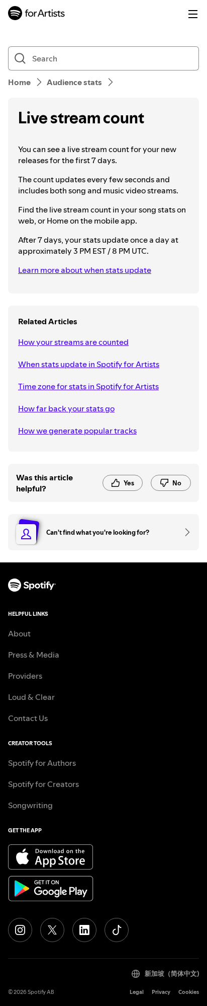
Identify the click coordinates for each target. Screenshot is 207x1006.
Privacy (161, 992)
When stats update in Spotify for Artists (88, 364)
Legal (137, 992)
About (19, 633)
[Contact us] (184, 532)
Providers (25, 675)
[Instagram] (20, 930)
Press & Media (33, 654)
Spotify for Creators (43, 783)
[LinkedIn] (84, 930)
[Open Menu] (193, 14)
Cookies (188, 992)
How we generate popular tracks (77, 430)
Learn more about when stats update (84, 269)
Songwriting (30, 805)
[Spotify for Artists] (36, 14)
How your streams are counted (73, 341)
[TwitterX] (52, 930)
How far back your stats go (66, 408)
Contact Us (28, 718)
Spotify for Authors (42, 762)
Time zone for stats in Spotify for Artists (88, 386)
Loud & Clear (31, 696)
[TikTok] (117, 930)
